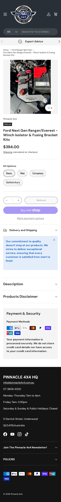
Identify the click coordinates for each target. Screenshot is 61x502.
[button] (55, 14)
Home (6, 50)
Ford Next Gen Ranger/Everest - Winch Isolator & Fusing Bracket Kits (29, 53)
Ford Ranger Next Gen (22, 50)
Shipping (7, 152)
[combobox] (30, 31)
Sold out (41, 200)
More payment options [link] (30, 218)
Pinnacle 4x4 (10, 118)
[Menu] (5, 14)
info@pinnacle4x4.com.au (18, 382)
